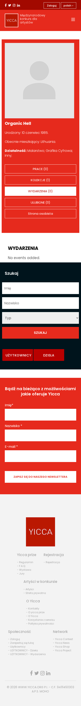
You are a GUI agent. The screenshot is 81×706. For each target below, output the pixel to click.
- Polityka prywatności (40, 623)
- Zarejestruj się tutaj (21, 643)
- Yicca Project (62, 650)
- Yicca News (61, 643)
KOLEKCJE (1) (40, 180)
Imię (9, 405)
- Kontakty (32, 608)
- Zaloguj (14, 639)
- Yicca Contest (63, 639)
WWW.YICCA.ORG (30, 687)
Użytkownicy (19, 355)
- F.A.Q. (21, 566)
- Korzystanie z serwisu (40, 620)
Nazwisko (13, 426)
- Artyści (28, 589)
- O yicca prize (35, 612)
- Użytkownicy (17, 646)
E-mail (11, 446)
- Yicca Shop (61, 646)
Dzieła (48, 355)
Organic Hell (18, 123)
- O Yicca (32, 616)
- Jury (21, 573)
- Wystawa (24, 570)
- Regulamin (25, 562)
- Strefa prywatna (34, 593)
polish (68, 5)
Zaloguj (51, 5)
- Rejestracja (52, 562)
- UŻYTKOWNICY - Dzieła (23, 650)
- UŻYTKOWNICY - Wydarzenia (27, 654)
